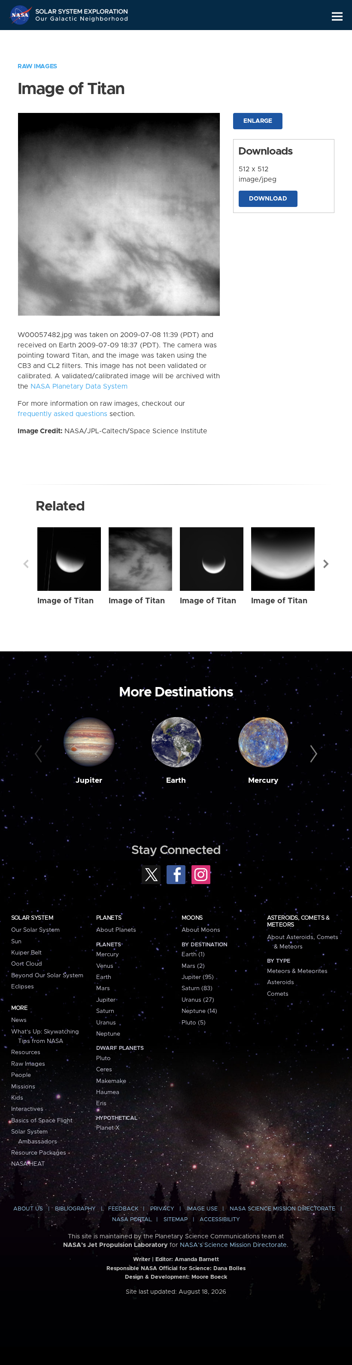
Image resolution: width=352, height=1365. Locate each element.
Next (326, 564)
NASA (22, 15)
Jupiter (89, 780)
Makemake (111, 1081)
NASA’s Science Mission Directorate (233, 1245)
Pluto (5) (194, 1023)
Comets (277, 994)
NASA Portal (132, 1219)
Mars (103, 988)
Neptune (108, 1034)
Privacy (162, 1209)
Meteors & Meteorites (297, 971)
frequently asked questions (62, 413)
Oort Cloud (26, 964)
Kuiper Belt (26, 953)
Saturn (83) (197, 988)
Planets (108, 918)
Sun (16, 942)
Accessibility (220, 1219)
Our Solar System (35, 930)
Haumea (107, 1092)
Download (268, 199)
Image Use (202, 1209)
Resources (25, 1052)
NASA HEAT (28, 1164)
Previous (25, 564)
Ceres (104, 1070)
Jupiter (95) (198, 977)
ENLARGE (257, 121)
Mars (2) (193, 966)
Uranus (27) (198, 1000)
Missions (23, 1087)
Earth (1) (193, 955)
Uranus (106, 1023)
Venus (104, 966)
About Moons (201, 930)
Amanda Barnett (197, 1259)
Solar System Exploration (82, 9)
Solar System (32, 918)
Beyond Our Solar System (47, 976)
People (21, 1075)
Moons (192, 918)
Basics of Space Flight (42, 1121)
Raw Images (37, 67)
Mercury (263, 780)
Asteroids (280, 982)
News (19, 1020)
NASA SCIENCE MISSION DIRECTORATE (282, 1209)
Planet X (107, 1128)
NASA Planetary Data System (78, 386)
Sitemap (176, 1219)
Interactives (27, 1109)
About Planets (116, 930)
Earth (176, 780)
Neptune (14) (199, 1011)
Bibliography (75, 1209)
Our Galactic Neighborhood (82, 20)
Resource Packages (38, 1153)
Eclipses (22, 987)
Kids (17, 1098)
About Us (28, 1209)
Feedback (123, 1209)
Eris (101, 1104)
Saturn (105, 1011)
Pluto (103, 1058)
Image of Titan (65, 601)
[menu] (337, 16)
